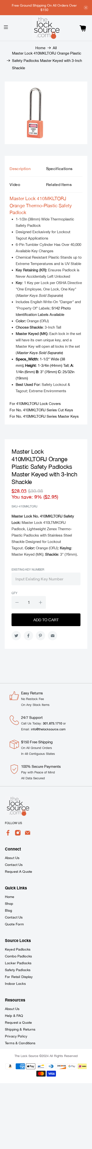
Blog (8, 910)
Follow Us (13, 823)
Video (15, 184)
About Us (12, 858)
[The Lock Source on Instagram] (18, 835)
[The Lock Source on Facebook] (8, 835)
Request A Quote (18, 871)
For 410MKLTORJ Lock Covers (35, 404)
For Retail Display (19, 977)
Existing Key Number (28, 569)
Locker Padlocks (18, 963)
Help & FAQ (14, 1016)
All (55, 48)
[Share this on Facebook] (28, 635)
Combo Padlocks (18, 956)
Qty (14, 593)
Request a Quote (18, 1022)
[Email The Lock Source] (28, 835)
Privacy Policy (16, 1036)
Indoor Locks (15, 984)
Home (40, 48)
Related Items (59, 184)
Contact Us (14, 865)
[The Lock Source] (46, 28)
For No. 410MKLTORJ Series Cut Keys (41, 410)
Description (20, 168)
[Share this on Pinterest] (40, 635)
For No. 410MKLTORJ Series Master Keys (44, 416)
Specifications (59, 168)
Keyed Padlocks (17, 949)
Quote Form (14, 924)
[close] (85, 7)
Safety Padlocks (17, 970)
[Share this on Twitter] (16, 635)
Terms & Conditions (20, 1043)
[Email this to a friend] (52, 635)
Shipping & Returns (20, 1029)
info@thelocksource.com (48, 729)
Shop (9, 904)
